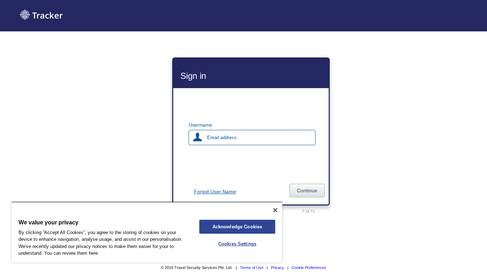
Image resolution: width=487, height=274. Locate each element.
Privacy (277, 267)
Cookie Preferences (309, 267)
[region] (146, 232)
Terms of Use (251, 267)
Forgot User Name (215, 191)
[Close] (275, 210)
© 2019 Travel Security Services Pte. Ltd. (196, 267)
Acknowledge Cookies (237, 226)
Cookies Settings (237, 244)
